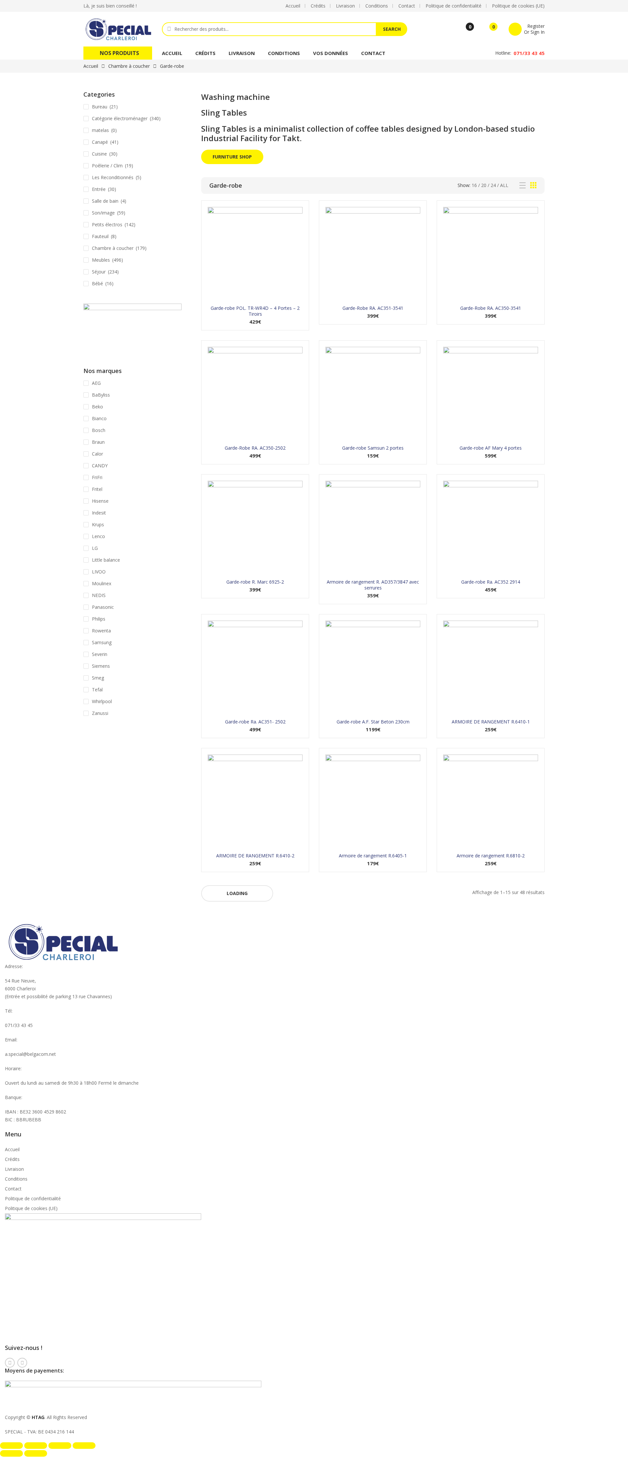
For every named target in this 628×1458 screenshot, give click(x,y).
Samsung (102, 642)
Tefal (97, 689)
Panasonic (103, 607)
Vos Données (330, 53)
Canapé (100, 142)
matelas (100, 130)
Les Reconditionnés (112, 177)
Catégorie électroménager (120, 118)
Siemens (101, 666)
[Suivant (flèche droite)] (35, 1453)
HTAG (38, 1417)
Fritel (97, 489)
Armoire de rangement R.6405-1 (373, 855)
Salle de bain (105, 201)
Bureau (99, 106)
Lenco (98, 536)
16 (474, 185)
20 (483, 185)
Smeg (98, 678)
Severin (99, 654)
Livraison (242, 53)
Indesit (99, 513)
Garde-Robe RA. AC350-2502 (255, 448)
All (504, 185)
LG (95, 548)
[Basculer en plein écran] (35, 1445)
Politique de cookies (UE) (31, 1208)
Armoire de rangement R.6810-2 (491, 855)
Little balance (106, 560)
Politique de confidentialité (33, 1198)
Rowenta (101, 630)
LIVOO (99, 572)
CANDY (100, 465)
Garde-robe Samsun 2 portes (373, 448)
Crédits (205, 53)
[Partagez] (59, 1445)
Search (392, 29)
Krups (98, 524)
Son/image (103, 213)
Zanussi (100, 713)
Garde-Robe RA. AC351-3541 (372, 308)
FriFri (97, 477)
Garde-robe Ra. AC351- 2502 (255, 722)
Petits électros (107, 224)
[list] (522, 185)
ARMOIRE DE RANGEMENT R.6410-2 (255, 855)
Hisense (100, 501)
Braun (98, 442)
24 (493, 185)
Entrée (99, 189)
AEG (96, 383)
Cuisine (99, 154)
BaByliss (101, 395)
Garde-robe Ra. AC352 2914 (490, 582)
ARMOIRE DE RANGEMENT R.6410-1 (491, 722)
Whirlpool (102, 701)
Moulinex (101, 583)
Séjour (99, 272)
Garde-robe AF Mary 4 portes (491, 448)
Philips (98, 619)
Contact (373, 53)
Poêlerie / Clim (107, 165)
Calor (97, 454)
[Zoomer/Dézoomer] (11, 1445)
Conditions (284, 53)
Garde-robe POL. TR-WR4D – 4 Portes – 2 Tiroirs (255, 311)
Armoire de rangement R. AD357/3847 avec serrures (373, 585)
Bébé (97, 283)
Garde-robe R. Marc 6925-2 (255, 582)
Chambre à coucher (129, 66)
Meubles (101, 260)
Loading (237, 893)
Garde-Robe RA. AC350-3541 (490, 308)
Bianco (99, 418)
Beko (97, 406)
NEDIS (99, 595)
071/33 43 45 (529, 53)
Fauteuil (100, 236)
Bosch (98, 430)
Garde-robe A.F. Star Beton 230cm (373, 722)
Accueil (172, 53)
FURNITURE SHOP (232, 157)
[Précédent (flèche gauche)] (11, 1453)
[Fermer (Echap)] (84, 1445)
